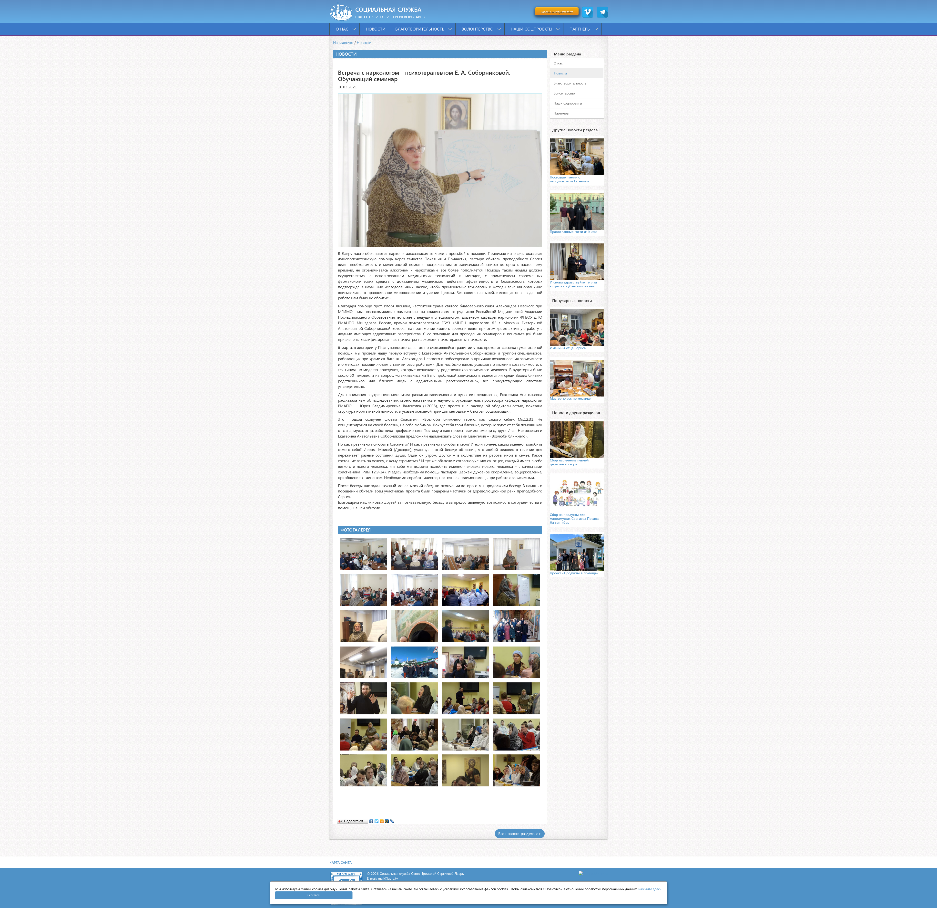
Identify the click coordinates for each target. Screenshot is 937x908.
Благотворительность (420, 29)
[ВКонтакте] (371, 820)
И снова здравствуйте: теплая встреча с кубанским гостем (573, 284)
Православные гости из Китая (573, 231)
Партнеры (581, 29)
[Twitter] (376, 820)
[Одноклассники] (381, 820)
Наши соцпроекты (532, 29)
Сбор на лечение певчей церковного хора (569, 462)
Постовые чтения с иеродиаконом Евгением (569, 179)
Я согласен (314, 895)
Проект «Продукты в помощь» (574, 573)
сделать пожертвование (557, 11)
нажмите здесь (649, 889)
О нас (343, 29)
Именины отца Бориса (568, 347)
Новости (376, 29)
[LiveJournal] (392, 820)
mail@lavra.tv (388, 878)
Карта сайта (340, 862)
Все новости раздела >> (519, 833)
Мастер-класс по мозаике (570, 398)
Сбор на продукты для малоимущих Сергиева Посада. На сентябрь (574, 518)
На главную (343, 42)
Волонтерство (478, 29)
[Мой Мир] (386, 820)
